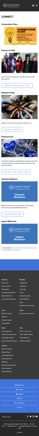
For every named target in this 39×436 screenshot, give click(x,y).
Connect (4, 346)
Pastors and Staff (7, 349)
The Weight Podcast (8, 338)
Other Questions (13, 214)
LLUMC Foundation (25, 341)
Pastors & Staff (6, 286)
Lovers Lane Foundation (19, 248)
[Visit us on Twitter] (31, 416)
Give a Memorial (24, 338)
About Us (4, 280)
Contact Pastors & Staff (17, 86)
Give (21, 328)
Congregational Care (8, 355)
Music (21, 302)
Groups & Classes (7, 320)
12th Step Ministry (15, 250)
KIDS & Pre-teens (7, 314)
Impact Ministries (7, 372)
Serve (21, 310)
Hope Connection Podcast (9, 341)
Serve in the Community (27, 314)
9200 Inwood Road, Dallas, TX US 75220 (15, 424)
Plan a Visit (5, 283)
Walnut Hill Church (7, 296)
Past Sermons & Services (27, 306)
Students (4, 317)
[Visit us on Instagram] (34, 416)
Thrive (21, 293)
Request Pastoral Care (16, 172)
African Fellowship (25, 296)
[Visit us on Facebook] (27, 416)
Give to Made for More (26, 334)
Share (3, 328)
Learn (3, 310)
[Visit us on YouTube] (37, 416)
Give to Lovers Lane (25, 331)
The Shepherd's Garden (9, 293)
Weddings (4, 362)
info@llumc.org (11, 426)
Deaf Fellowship (24, 299)
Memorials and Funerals (9, 365)
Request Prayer (12, 130)
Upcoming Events (7, 331)
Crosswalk (23, 289)
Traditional (23, 286)
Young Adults (6, 323)
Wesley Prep (30, 248)
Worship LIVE (23, 283)
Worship (22, 280)
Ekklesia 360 (19, 433)
